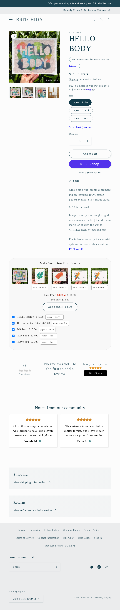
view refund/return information (32, 510)
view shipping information (29, 482)
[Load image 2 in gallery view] (27, 92)
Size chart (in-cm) (80, 127)
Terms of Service (24, 537)
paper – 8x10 (80, 102)
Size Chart (68, 537)
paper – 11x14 (81, 110)
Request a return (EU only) (60, 545)
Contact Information (48, 537)
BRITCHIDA (87, 597)
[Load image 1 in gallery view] (15, 92)
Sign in (98, 537)
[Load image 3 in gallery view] (40, 92)
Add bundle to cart (60, 306)
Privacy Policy (92, 530)
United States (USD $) (24, 598)
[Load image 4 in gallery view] (53, 92)
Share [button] (76, 180)
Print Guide (76, 248)
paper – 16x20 (81, 118)
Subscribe (35, 530)
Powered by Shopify (102, 597)
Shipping (73, 79)
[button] (11, 19)
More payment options (90, 172)
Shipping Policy (71, 530)
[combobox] (40, 287)
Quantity (73, 134)
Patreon (72, 66)
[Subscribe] (56, 567)
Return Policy (51, 530)
